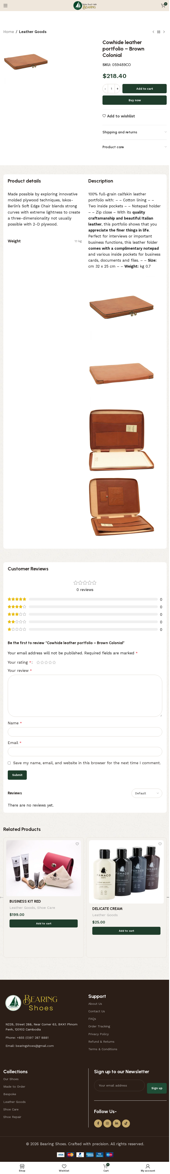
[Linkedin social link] (117, 1123)
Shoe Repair (12, 1117)
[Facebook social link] (98, 1123)
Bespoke (9, 1094)
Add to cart (144, 88)
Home (8, 31)
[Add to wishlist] (77, 844)
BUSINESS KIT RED (25, 901)
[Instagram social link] (107, 1123)
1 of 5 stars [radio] (38, 662)
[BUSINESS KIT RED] (43, 868)
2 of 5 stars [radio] (42, 662)
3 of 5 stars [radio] (46, 662)
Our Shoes (11, 1079)
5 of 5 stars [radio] (54, 662)
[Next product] (164, 32)
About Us (95, 1003)
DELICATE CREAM (107, 908)
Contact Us (96, 1011)
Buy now (135, 100)
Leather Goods (32, 31)
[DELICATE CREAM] (126, 872)
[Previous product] (153, 32)
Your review (20, 670)
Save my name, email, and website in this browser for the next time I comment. (87, 763)
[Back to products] (158, 32)
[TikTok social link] (126, 1123)
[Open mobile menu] (5, 5)
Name (15, 723)
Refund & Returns (101, 1041)
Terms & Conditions (102, 1049)
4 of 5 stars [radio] (50, 662)
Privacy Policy (98, 1034)
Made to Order (14, 1086)
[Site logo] (85, 5)
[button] (44, 923)
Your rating (19, 662)
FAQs (92, 1018)
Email (14, 743)
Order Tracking (99, 1026)
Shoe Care (46, 908)
